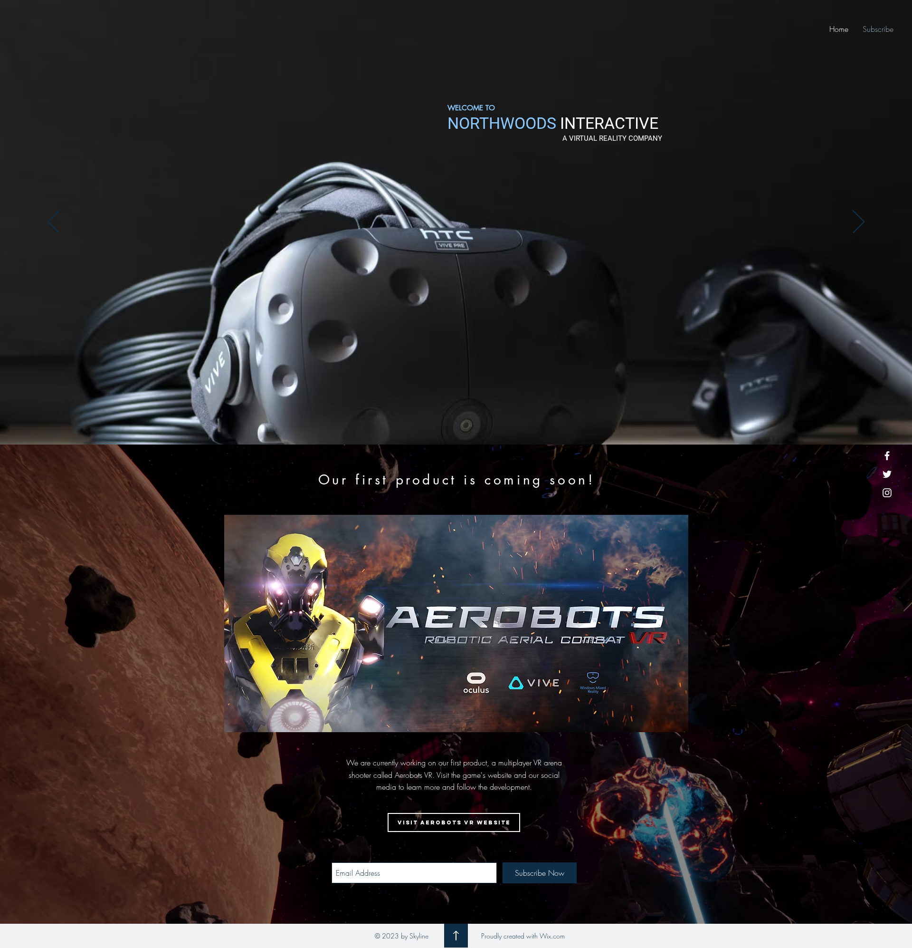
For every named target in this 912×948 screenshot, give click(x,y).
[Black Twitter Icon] (456, 917)
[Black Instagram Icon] (476, 917)
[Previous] (53, 222)
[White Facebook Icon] (887, 456)
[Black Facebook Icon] (435, 917)
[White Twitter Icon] (887, 474)
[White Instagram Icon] (887, 493)
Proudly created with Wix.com (523, 935)
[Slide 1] (456, 420)
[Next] (858, 222)
